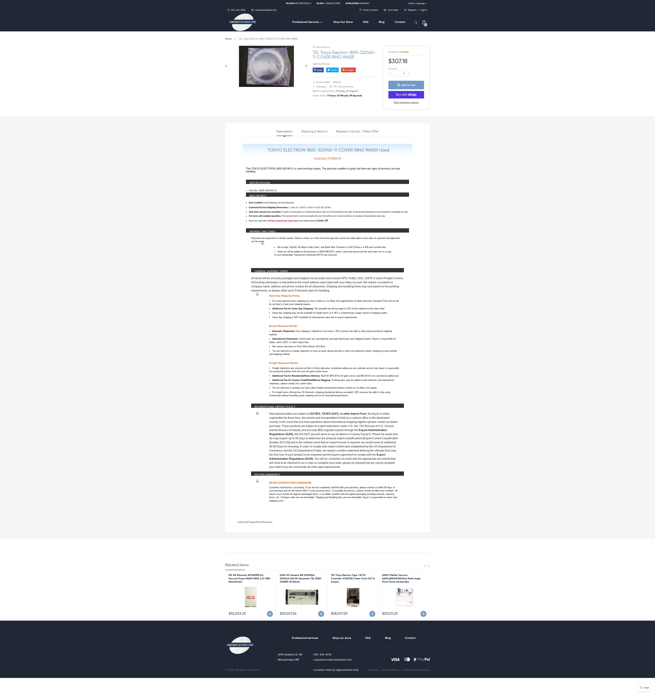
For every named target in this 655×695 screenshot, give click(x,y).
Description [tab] (284, 131)
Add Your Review (321, 63)
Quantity (392, 68)
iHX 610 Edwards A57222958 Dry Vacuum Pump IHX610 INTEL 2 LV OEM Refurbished (249, 578)
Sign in (424, 10)
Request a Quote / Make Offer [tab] (357, 131)
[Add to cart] (270, 614)
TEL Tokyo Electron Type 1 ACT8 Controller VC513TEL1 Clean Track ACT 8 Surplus (353, 578)
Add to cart (408, 85)
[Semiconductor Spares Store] (243, 22)
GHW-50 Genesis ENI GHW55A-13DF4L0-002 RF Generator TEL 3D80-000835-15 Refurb (301, 578)
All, (331, 86)
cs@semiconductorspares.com (333, 659)
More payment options (406, 102)
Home (228, 38)
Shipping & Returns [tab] (314, 131)
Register (412, 10)
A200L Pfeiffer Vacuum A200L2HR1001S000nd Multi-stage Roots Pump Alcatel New (401, 578)
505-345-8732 (322, 654)
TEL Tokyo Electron (321, 47)
